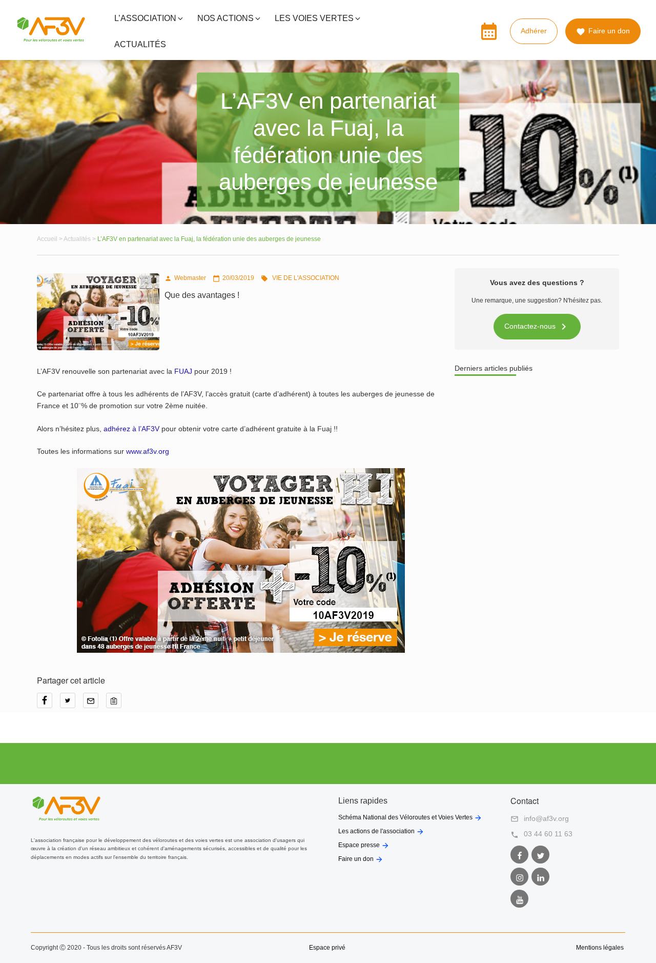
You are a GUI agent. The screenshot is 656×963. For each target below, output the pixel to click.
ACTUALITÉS (140, 44)
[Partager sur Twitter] (71, 704)
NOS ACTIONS (225, 18)
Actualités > (80, 239)
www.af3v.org (147, 451)
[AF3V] (51, 39)
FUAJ (184, 371)
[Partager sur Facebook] (48, 704)
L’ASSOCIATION (145, 18)
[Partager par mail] (94, 704)
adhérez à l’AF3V (132, 429)
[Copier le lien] (116, 704)
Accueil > (50, 239)
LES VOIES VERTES (314, 18)
